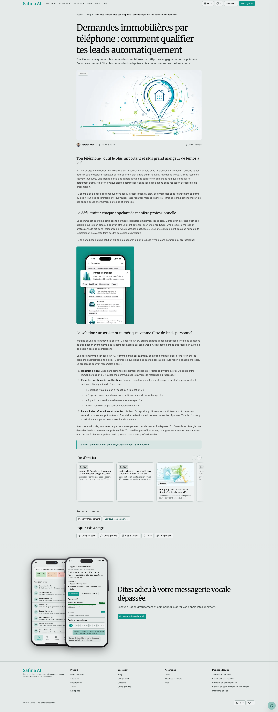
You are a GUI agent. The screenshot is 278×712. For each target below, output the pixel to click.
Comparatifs (123, 678)
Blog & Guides (131, 535)
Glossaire (122, 682)
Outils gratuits (110, 535)
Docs (97, 3)
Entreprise (63, 3)
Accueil (79, 14)
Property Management (89, 519)
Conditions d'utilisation (223, 678)
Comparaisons (88, 535)
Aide (105, 3)
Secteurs (77, 3)
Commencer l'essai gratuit (132, 616)
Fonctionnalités (77, 674)
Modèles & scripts (173, 678)
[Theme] (219, 3)
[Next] (199, 458)
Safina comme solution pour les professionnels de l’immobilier (115, 444)
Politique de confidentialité (224, 682)
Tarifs (89, 3)
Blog (89, 14)
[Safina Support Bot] (272, 706)
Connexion (231, 3)
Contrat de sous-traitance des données (230, 686)
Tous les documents (221, 674)
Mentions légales (220, 690)
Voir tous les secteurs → (116, 519)
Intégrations (165, 535)
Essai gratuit (247, 3)
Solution (49, 3)
